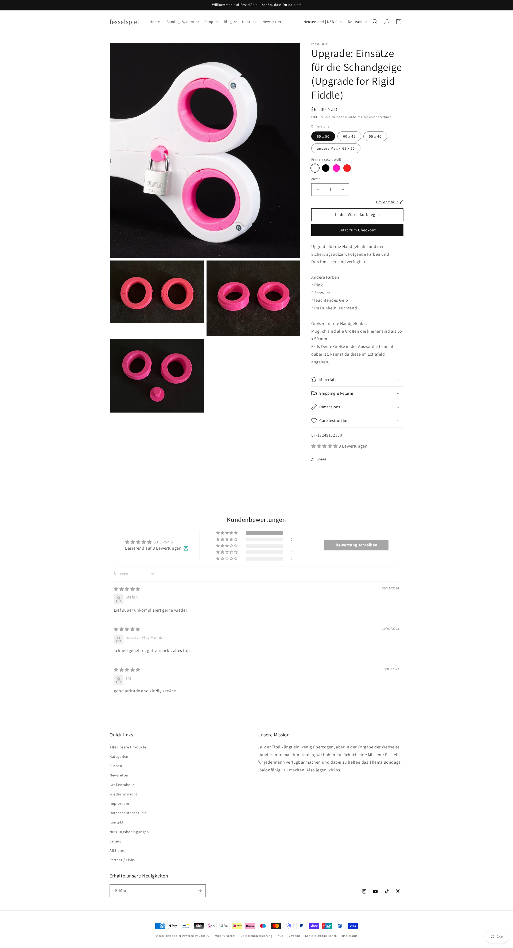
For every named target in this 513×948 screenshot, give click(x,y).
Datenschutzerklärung (256, 936)
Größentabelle (122, 784)
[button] (182, 21)
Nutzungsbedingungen (129, 831)
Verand (116, 841)
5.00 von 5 (163, 542)
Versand (338, 117)
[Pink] (336, 168)
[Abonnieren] (199, 890)
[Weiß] (315, 168)
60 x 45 (349, 136)
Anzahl (316, 179)
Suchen (116, 765)
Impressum (119, 803)
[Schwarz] (325, 168)
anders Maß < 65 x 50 (336, 148)
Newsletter (119, 775)
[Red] (347, 168)
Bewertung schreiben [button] (357, 545)
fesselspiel (173, 936)
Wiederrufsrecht (123, 794)
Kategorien (119, 756)
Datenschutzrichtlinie (128, 812)
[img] (127, 589)
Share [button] (322, 459)
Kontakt (116, 822)
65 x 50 (323, 136)
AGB (280, 936)
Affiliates (117, 850)
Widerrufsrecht (225, 936)
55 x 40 (375, 136)
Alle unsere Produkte (128, 747)
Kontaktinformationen (321, 936)
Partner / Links (122, 859)
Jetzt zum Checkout (357, 229)
